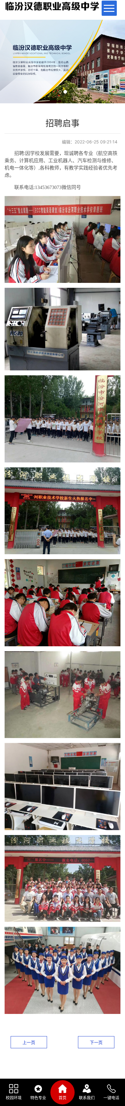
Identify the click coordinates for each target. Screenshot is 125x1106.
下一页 (96, 1042)
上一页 (28, 1042)
